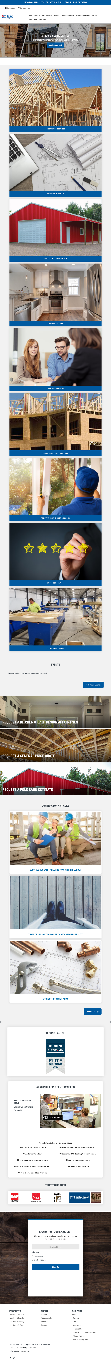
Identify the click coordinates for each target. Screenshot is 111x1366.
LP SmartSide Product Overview (33, 1160)
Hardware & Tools (17, 1325)
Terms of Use (78, 1329)
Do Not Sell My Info (80, 1340)
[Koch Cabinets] (76, 1197)
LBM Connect (43, 19)
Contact (76, 1321)
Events (44, 1325)
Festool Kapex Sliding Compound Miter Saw (35, 1166)
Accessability (78, 1325)
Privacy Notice (78, 1336)
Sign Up (55, 1267)
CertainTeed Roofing (79, 1166)
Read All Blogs (93, 1011)
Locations (45, 1321)
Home (30, 15)
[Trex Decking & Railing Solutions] (32, 1197)
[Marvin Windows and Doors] (11, 1197)
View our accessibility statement (22, 1347)
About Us (44, 1314)
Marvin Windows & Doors (79, 1160)
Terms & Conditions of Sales (84, 1332)
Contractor (38, 1256)
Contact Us (11, 8)
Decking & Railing (17, 1321)
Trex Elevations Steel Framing (33, 1173)
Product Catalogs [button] (67, 15)
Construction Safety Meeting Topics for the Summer (55, 870)
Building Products (16, 1314)
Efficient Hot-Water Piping (55, 999)
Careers (76, 1318)
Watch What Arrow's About (34, 1147)
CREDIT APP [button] (32, 19)
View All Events (94, 685)
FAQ (74, 1314)
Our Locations (25, 8)
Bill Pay (94, 15)
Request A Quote (47, 15)
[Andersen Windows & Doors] (97, 1197)
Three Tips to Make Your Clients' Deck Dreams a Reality (55, 934)
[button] (8, 40)
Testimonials (46, 1318)
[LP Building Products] (54, 1197)
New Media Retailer (23, 1351)
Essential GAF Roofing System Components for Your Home (80, 1154)
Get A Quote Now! (55, 45)
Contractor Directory (83, 15)
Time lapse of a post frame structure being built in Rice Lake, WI (80, 1147)
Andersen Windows (34, 1154)
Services (56, 15)
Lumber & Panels (17, 1318)
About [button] (36, 15)
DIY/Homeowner (40, 1260)
